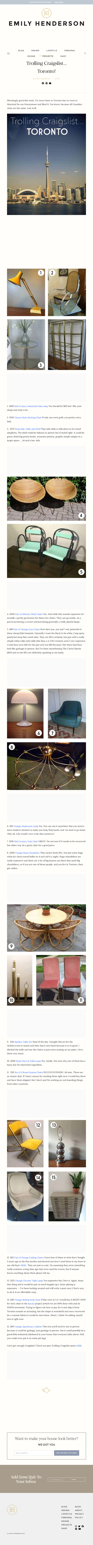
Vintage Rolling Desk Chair (27, 1299)
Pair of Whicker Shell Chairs (29, 614)
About (78, 1510)
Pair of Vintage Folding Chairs (28, 1257)
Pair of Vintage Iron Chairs (27, 629)
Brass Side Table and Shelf (27, 429)
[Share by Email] (50, 83)
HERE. (24, 1265)
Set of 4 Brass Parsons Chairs (29, 1072)
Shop (63, 56)
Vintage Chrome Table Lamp (29, 1280)
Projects (48, 56)
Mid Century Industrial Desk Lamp (31, 406)
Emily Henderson (43, 79)
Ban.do (31, 1303)
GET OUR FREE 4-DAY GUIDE (66, 1453)
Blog (21, 50)
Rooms (31, 56)
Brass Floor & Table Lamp (28, 1061)
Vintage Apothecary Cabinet (28, 1326)
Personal (69, 50)
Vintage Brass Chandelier (27, 852)
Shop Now (59, 2)
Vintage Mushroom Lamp (26, 826)
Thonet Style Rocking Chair (27, 417)
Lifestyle (51, 50)
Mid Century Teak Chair (26, 841)
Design (35, 50)
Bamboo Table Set (23, 1042)
